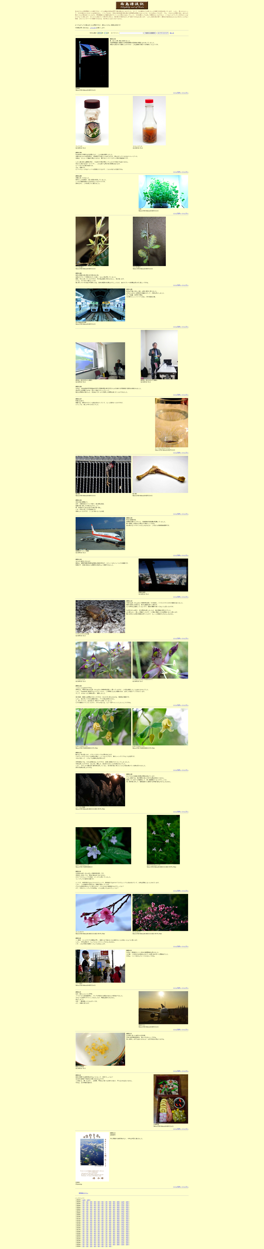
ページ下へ (185, 93)
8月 (110, 1202)
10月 (118, 1202)
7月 (106, 1202)
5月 (99, 1202)
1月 (83, 1202)
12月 (88, 1200)
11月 (83, 1200)
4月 (95, 1202)
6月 (102, 1202)
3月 (91, 1202)
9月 (114, 1202)
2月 (87, 1202)
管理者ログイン (83, 1193)
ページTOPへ (177, 93)
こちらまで (93, 27)
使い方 (172, 33)
